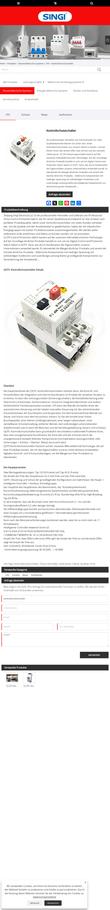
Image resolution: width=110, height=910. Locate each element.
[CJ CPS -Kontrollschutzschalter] (29, 677)
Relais (44, 114)
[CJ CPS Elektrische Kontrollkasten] (12, 677)
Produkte (11, 63)
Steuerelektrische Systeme (31, 63)
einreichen (94, 655)
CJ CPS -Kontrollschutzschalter (29, 686)
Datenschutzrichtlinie (44, 897)
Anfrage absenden (59, 194)
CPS (47, 63)
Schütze (25, 114)
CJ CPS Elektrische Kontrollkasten (12, 686)
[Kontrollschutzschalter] (23, 150)
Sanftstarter (65, 114)
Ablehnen (34, 903)
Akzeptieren (53, 903)
